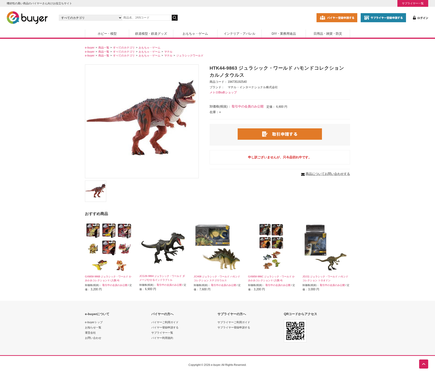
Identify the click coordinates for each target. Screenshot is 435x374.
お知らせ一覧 (93, 327)
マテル (168, 51)
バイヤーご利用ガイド (165, 322)
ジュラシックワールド (189, 55)
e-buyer (89, 47)
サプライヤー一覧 (413, 3)
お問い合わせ (93, 337)
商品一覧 (103, 47)
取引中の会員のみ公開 (247, 106)
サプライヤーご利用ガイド (234, 322)
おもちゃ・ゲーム (195, 33)
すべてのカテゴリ (124, 47)
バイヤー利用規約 (162, 337)
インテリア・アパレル (239, 33)
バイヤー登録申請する (165, 327)
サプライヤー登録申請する (234, 327)
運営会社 (90, 332)
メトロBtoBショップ (223, 92)
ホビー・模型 (107, 33)
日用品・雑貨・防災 (328, 33)
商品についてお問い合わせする (328, 174)
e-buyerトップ (94, 322)
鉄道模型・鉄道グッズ (151, 33)
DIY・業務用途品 (284, 33)
